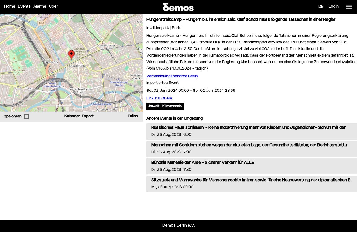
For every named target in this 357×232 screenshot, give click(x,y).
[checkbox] (26, 116)
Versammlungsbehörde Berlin (172, 76)
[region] (71, 63)
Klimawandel (172, 106)
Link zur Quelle (159, 98)
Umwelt (153, 106)
